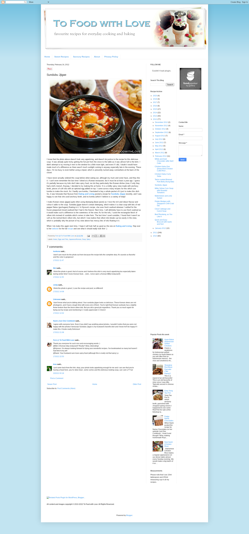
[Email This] (93, 235)
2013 (155, 116)
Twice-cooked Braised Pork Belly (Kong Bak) (164, 181)
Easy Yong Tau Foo (168, 392)
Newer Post (51, 384)
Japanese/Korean (75, 239)
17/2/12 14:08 (58, 292)
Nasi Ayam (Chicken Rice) (168, 444)
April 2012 (159, 149)
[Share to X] (98, 235)
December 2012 (161, 122)
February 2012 (161, 156)
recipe (70, 229)
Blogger (129, 515)
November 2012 (161, 126)
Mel (54, 268)
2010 (155, 236)
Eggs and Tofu (63, 239)
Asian (55, 239)
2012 (155, 119)
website (55, 229)
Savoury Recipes (81, 57)
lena (55, 364)
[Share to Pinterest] (104, 235)
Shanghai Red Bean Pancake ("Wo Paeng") (168, 369)
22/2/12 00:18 (58, 373)
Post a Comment (56, 378)
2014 (155, 113)
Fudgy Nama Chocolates (168, 418)
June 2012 (159, 143)
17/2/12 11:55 (58, 277)
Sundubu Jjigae (161, 185)
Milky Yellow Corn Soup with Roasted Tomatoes (164, 190)
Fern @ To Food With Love (63, 340)
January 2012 (160, 228)
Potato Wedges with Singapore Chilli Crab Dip (164, 203)
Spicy (88, 239)
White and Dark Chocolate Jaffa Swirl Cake (164, 161)
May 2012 (159, 146)
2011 (155, 233)
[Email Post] (88, 236)
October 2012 (160, 129)
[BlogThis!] (95, 235)
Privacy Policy (111, 57)
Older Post (137, 384)
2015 (155, 109)
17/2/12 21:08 (58, 332)
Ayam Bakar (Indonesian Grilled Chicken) (169, 343)
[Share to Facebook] (101, 235)
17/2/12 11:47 (58, 260)
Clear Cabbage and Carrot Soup (162, 210)
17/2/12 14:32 (58, 313)
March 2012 (160, 153)
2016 (155, 106)
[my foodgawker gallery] (190, 89)
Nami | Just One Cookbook (64, 321)
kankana (56, 251)
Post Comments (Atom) (66, 388)
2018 (155, 99)
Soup (84, 239)
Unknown (57, 299)
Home (47, 57)
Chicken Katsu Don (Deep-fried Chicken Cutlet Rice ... (164, 169)
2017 (155, 102)
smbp (55, 285)
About (97, 57)
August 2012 (160, 136)
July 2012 (159, 139)
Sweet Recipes (61, 57)
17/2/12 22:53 (58, 356)
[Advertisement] (161, 285)
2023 (155, 96)
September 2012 (162, 132)
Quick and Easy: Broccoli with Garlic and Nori (163, 222)
